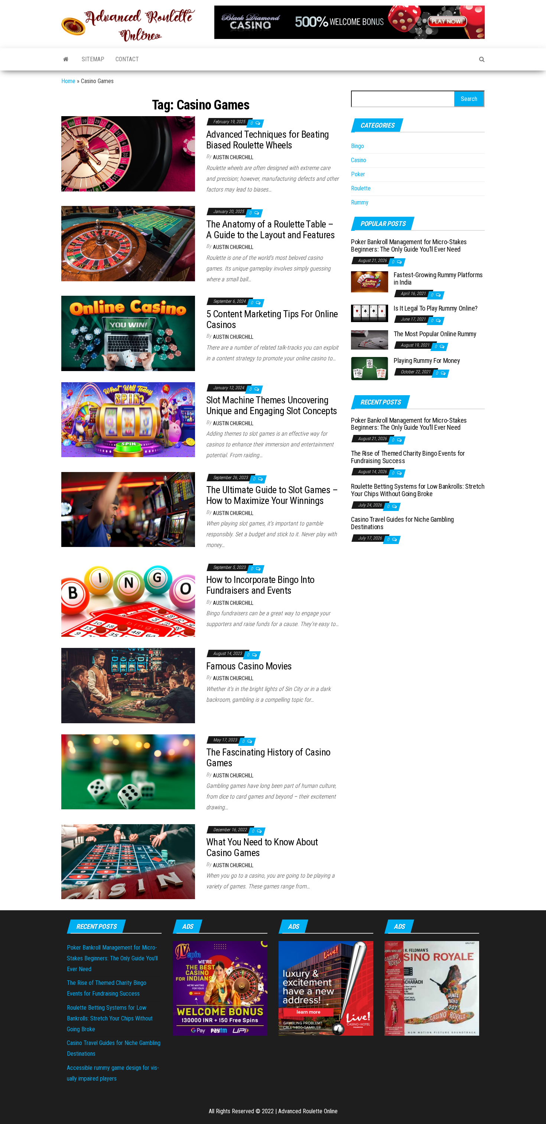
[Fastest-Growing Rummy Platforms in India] (369, 281)
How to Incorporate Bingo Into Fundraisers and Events (260, 585)
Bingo (357, 146)
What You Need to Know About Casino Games (262, 847)
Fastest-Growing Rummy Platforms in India (438, 278)
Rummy (359, 202)
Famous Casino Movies (249, 666)
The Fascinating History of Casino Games (268, 758)
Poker (358, 174)
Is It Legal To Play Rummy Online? (436, 308)
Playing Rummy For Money (427, 360)
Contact (127, 59)
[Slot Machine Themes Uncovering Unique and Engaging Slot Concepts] (128, 419)
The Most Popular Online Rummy (435, 334)
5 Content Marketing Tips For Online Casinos (272, 319)
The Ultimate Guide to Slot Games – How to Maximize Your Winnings (272, 495)
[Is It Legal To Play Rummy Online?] (369, 313)
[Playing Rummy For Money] (369, 368)
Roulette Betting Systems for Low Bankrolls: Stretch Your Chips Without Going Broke (418, 490)
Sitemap (93, 59)
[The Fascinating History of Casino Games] (128, 771)
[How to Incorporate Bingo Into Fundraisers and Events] (128, 598)
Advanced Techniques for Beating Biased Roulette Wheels (267, 140)
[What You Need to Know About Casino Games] (128, 861)
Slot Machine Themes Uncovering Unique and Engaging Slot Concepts (271, 405)
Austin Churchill (233, 157)
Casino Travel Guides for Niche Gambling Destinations (402, 523)
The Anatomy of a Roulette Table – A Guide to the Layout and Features (270, 229)
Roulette (361, 188)
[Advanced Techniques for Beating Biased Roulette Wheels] (128, 153)
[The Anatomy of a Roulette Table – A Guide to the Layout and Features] (128, 243)
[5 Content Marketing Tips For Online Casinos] (128, 333)
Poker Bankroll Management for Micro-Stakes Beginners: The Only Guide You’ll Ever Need (409, 245)
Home (68, 81)
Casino (358, 160)
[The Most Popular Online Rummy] (369, 339)
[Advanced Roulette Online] (66, 59)
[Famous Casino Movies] (128, 685)
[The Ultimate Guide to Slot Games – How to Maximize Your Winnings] (128, 508)
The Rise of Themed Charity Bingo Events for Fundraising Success (408, 457)
